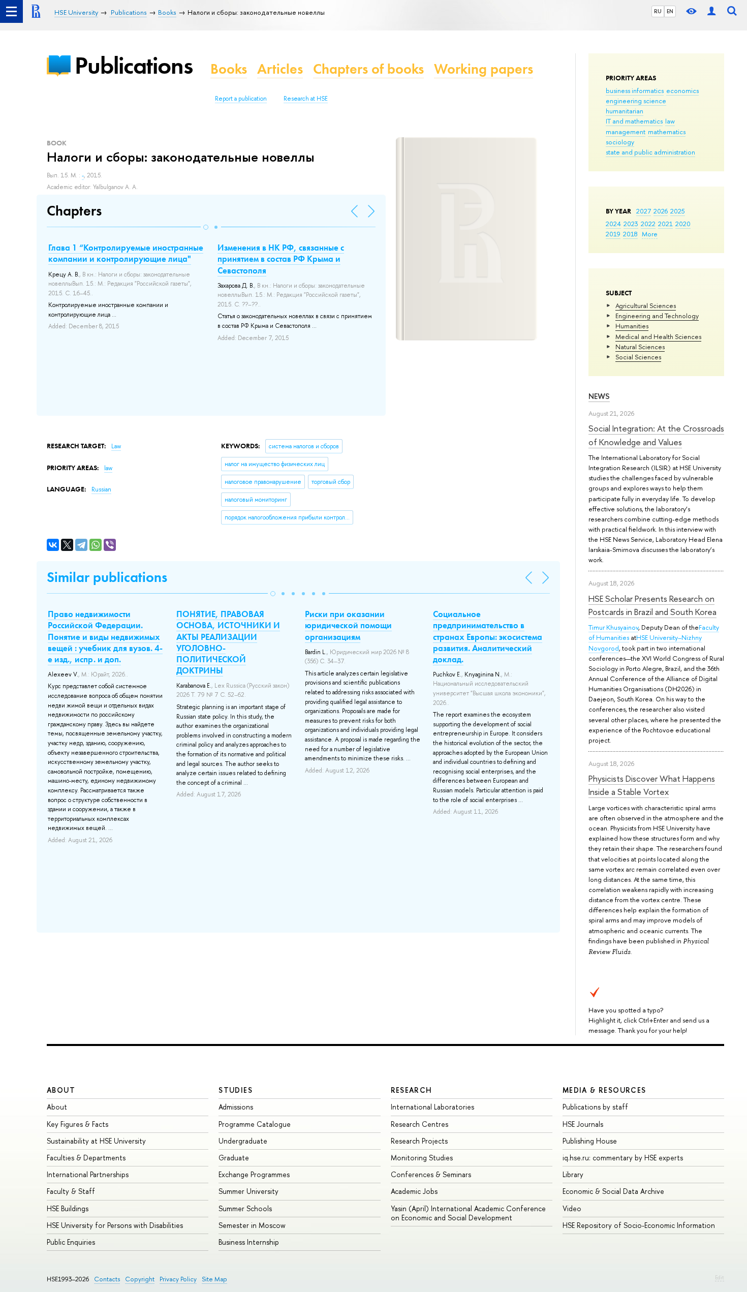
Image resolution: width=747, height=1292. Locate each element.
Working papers (483, 69)
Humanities (631, 325)
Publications (134, 65)
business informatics (635, 90)
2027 (643, 211)
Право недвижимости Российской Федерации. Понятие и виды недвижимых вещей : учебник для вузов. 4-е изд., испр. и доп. (105, 636)
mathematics (667, 131)
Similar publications (107, 577)
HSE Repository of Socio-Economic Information (639, 1225)
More (650, 233)
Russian (101, 489)
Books (228, 69)
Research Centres (419, 1124)
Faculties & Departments (86, 1157)
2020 (683, 223)
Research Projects (419, 1141)
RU (658, 11)
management (625, 131)
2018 (630, 233)
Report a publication (241, 99)
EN (670, 11)
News (599, 396)
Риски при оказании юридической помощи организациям (348, 625)
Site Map (214, 1279)
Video (572, 1208)
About (61, 1090)
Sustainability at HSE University (96, 1141)
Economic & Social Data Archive (613, 1191)
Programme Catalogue (255, 1124)
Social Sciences (638, 356)
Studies (236, 1090)
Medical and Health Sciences (658, 336)
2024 (613, 223)
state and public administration (650, 152)
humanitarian (624, 110)
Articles (280, 69)
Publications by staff (595, 1107)
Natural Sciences (640, 346)
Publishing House (590, 1141)
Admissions (236, 1107)
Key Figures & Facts (77, 1124)
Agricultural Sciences (645, 305)
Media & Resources (604, 1090)
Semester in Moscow (252, 1225)
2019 (613, 233)
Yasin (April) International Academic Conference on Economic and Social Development (468, 1213)
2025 (677, 211)
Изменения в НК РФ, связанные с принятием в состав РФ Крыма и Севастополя (280, 258)
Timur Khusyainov (613, 627)
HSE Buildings (67, 1208)
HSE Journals (583, 1124)
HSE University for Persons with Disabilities (115, 1225)
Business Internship (249, 1242)
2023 (631, 223)
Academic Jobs (414, 1191)
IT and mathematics (634, 121)
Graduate (234, 1157)
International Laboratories (432, 1107)
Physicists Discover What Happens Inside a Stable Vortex (651, 785)
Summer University (248, 1191)
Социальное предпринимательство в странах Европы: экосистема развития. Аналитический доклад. (487, 636)
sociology (620, 141)
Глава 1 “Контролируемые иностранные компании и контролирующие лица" (125, 253)
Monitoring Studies (422, 1157)
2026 (660, 211)
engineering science (636, 100)
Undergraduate (243, 1141)
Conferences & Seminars (431, 1174)
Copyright (139, 1279)
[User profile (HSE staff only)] (711, 11)
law (670, 121)
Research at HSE (306, 99)
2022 (648, 223)
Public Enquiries (71, 1242)
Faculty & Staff (71, 1191)
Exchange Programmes (254, 1174)
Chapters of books (368, 69)
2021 (665, 223)
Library (573, 1174)
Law (116, 446)
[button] (206, 227)
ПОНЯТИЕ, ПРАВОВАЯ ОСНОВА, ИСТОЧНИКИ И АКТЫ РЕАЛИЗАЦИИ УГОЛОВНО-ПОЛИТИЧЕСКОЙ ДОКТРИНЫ (228, 641)
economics (682, 90)
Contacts (107, 1279)
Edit (719, 1277)
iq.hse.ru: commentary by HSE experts (623, 1157)
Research (411, 1090)
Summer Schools (245, 1208)
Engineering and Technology (657, 315)
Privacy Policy (178, 1279)
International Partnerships (88, 1174)
